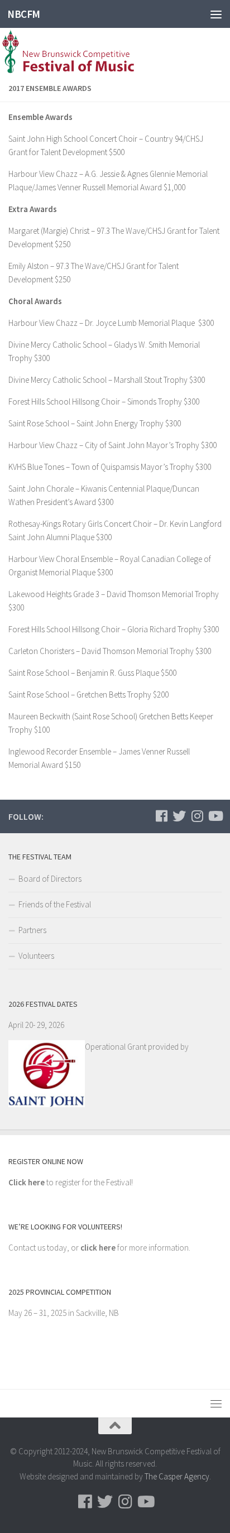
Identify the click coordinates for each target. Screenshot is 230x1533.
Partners (32, 930)
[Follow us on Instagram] (197, 816)
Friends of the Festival (54, 904)
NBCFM (23, 14)
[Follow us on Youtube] (215, 816)
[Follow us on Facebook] (161, 816)
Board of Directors (50, 878)
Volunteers (36, 955)
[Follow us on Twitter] (179, 816)
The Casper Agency (177, 1476)
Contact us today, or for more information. (99, 1247)
